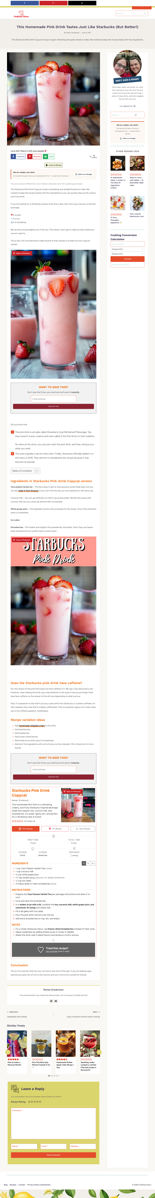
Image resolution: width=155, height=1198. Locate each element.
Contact (21, 1185)
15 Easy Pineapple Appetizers (115, 220)
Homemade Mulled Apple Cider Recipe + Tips (65, 1065)
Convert (127, 259)
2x (88, 863)
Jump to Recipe (55, 165)
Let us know (52, 951)
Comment (17, 1110)
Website (74, 1146)
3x (93, 863)
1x (84, 863)
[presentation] (17, 1043)
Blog (6, 1185)
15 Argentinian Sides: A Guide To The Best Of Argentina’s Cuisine (118, 183)
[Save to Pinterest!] (22, 253)
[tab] (49, 1075)
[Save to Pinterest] (53, 3)
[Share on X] (82, 3)
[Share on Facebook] (25, 3)
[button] (13, 821)
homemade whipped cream (32, 725)
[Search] (136, 115)
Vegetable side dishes (17, 1014)
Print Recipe (27, 829)
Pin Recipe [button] (56, 829)
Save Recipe (84, 829)
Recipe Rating (18, 1101)
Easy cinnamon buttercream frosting (83, 1014)
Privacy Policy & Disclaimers (39, 1185)
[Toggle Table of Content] (35, 471)
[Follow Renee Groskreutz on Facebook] (51, 1001)
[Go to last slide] (7, 1052)
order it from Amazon (28, 490)
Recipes (13, 1185)
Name (15, 1146)
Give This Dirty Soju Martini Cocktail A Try (41, 1063)
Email (44, 1146)
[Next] (99, 1052)
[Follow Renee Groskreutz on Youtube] (56, 1001)
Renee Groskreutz (72, 33)
